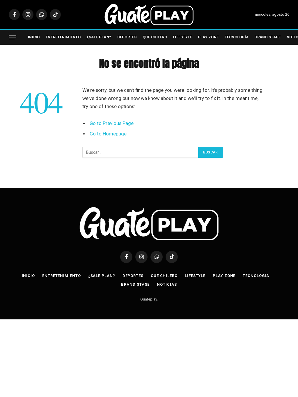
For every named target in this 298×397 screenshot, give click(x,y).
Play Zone (208, 37)
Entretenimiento (63, 37)
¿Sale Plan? (98, 37)
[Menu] (12, 37)
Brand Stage (267, 37)
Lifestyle (182, 37)
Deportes (127, 37)
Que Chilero (155, 37)
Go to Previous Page (112, 123)
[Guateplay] (149, 14)
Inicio (34, 37)
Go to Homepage (108, 134)
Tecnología (237, 37)
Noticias (167, 284)
